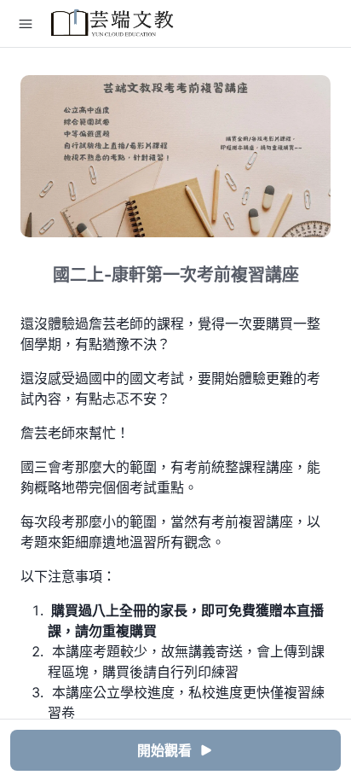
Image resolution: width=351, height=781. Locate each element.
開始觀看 (164, 750)
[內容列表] (25, 24)
